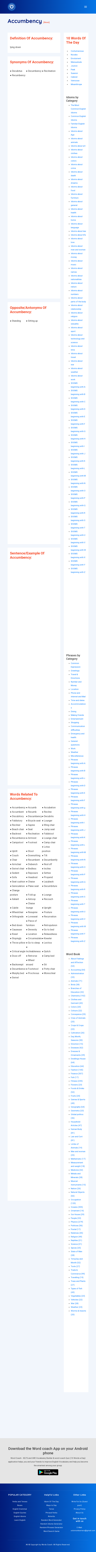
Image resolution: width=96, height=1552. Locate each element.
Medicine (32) (77, 1170)
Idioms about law (78, 231)
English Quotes (20, 1513)
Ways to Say (51, 1505)
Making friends (77, 715)
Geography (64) (78, 1107)
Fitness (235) (77, 1081)
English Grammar (20, 1509)
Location (75, 689)
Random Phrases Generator (51, 1527)
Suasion (74, 73)
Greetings (75, 670)
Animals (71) (76, 981)
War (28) (75, 1303)
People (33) (76, 1218)
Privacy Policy (79, 1509)
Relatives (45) (77, 1233)
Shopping (75, 722)
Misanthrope (76, 84)
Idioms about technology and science (77, 338)
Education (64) (77, 1066)
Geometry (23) (77, 1110)
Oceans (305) (77, 1207)
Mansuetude (76, 62)
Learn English (20, 1520)
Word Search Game (52, 1531)
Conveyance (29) (78, 1014)
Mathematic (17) (78, 1159)
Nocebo (74, 54)
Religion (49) (76, 1237)
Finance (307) (77, 1073)
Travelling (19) (77, 1277)
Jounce (74, 66)
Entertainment (77, 719)
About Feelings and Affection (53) (77, 962)
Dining (73, 711)
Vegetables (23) (78, 1296)
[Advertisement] (34, 188)
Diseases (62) (77, 1047)
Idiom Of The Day (51, 1502)
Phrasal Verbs (51, 1513)
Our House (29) (77, 1214)
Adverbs (51, 1516)
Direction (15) (77, 1044)
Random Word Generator (51, 1520)
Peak (73, 69)
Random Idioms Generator (51, 1524)
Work (73, 748)
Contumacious (77, 51)
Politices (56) (77, 1225)
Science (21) (76, 1244)
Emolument (76, 58)
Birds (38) (75, 984)
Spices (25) (76, 1248)
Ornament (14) (77, 1210)
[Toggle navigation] (85, 6)
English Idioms (20, 1516)
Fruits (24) (75, 1096)
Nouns (20, 1505)
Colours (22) (76, 1010)
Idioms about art (78, 146)
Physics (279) (77, 1222)
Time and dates (78, 700)
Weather (74, 752)
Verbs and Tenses (19, 1502)
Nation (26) (76, 1188)
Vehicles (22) (77, 1299)
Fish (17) (75, 1077)
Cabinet (74, 77)
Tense (51, 1509)
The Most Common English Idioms (78, 109)
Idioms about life (78, 235)
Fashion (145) (77, 1070)
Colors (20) (76, 1007)
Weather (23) (76, 1307)
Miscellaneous (77, 756)
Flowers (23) (76, 1085)
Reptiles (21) (76, 1240)
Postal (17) (76, 1229)
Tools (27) (75, 1266)
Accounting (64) (78, 970)
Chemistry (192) (78, 996)
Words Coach (47, 1545)
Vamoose (75, 80)
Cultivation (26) (77, 1033)
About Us (79, 1513)
